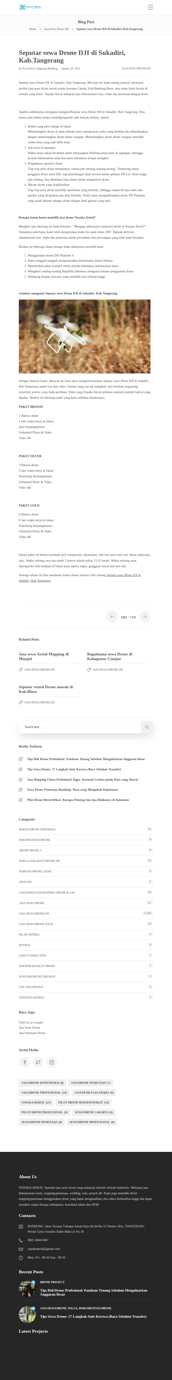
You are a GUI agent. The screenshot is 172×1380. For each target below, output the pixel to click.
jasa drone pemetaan (90, 1082)
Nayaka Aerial (36, 1102)
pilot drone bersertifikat (83, 1102)
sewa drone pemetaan (42, 1122)
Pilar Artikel (29, 934)
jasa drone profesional (44, 1092)
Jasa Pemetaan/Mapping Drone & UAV (47, 892)
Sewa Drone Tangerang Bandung (40, 68)
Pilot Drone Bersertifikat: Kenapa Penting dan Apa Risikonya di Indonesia (78, 800)
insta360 (25, 882)
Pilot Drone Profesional (45, 1112)
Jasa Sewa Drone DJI (56, 29)
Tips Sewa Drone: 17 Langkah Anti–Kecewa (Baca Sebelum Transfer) (74, 769)
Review (24, 945)
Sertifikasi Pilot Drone (37, 966)
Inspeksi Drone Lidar (35, 871)
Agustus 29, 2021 (70, 68)
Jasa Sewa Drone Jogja (36, 924)
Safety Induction (32, 955)
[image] (33, 7)
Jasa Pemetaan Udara (94, 1092)
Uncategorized (31, 987)
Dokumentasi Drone (34, 840)
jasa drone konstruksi (43, 1082)
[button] (147, 727)
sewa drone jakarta (94, 1112)
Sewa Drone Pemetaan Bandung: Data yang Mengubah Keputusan (72, 789)
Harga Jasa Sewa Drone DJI (39, 861)
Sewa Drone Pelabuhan (37, 976)
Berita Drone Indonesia (37, 829)
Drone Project (30, 850)
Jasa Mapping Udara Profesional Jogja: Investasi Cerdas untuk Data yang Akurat (82, 779)
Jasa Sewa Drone (31, 903)
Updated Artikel (32, 997)
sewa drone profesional (91, 1122)
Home (33, 29)
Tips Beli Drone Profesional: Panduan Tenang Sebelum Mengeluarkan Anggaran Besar (86, 759)
